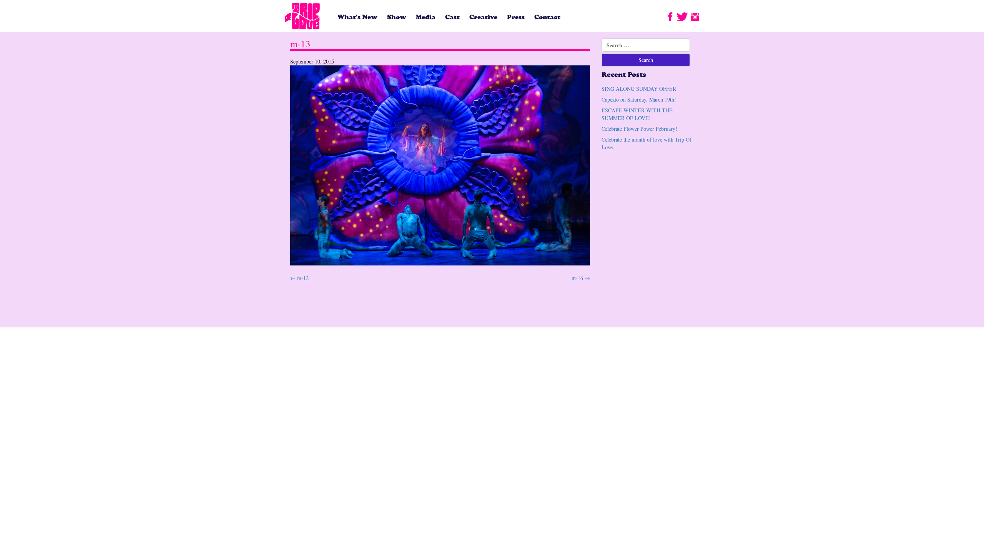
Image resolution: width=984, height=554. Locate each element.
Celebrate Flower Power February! (639, 128)
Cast (452, 17)
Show (396, 17)
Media (425, 17)
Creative (483, 17)
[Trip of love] (302, 16)
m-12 (299, 278)
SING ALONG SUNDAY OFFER (639, 88)
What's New (357, 17)
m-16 (581, 278)
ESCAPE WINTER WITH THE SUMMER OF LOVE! (637, 114)
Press (516, 17)
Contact (547, 17)
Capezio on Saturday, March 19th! (639, 99)
